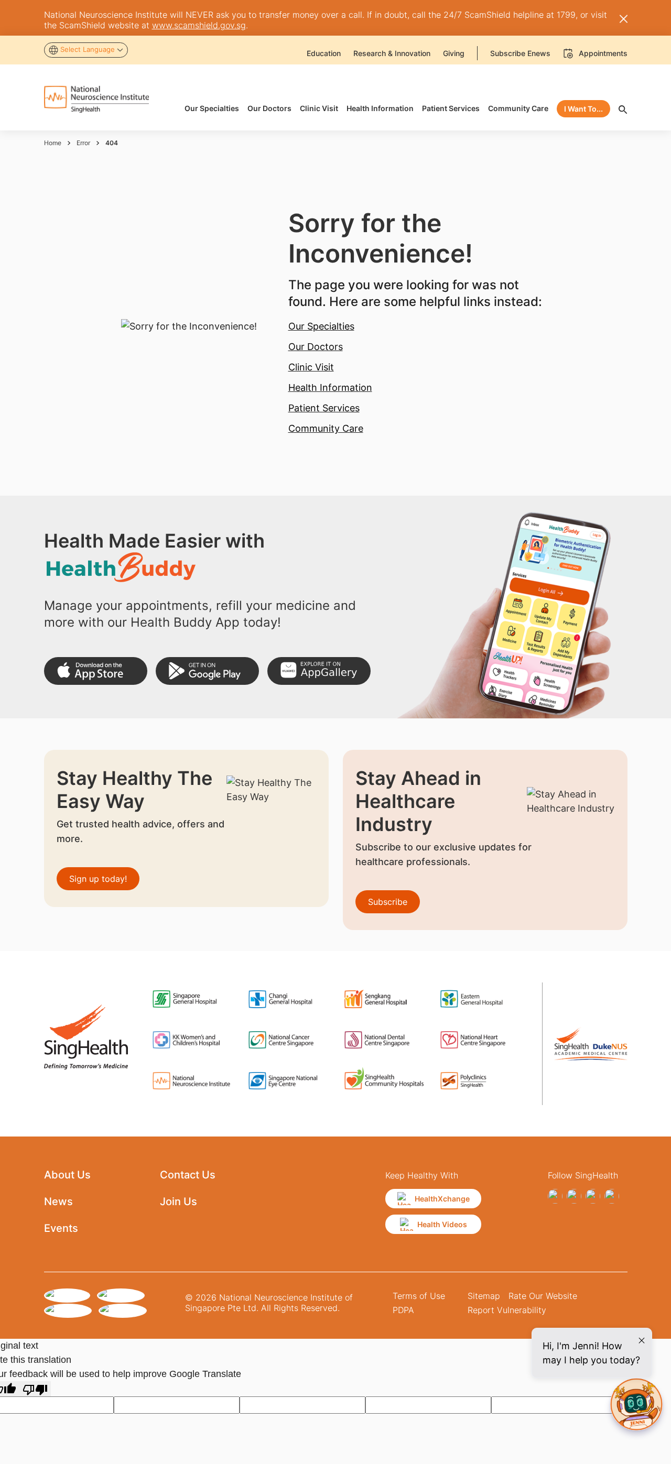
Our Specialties (321, 326)
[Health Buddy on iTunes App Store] (95, 671)
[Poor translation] (35, 1388)
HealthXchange (442, 1198)
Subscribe (387, 902)
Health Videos (442, 1224)
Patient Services (324, 407)
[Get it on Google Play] (207, 671)
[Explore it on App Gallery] (319, 671)
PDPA (403, 1310)
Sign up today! (98, 878)
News (58, 1201)
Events (61, 1228)
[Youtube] (611, 1196)
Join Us (178, 1201)
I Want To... (583, 108)
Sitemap (484, 1296)
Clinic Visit (311, 367)
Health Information (330, 387)
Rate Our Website (542, 1296)
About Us (67, 1174)
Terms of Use (419, 1296)
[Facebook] (555, 1196)
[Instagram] (574, 1196)
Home (52, 143)
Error (83, 143)
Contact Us (187, 1174)
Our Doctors (315, 346)
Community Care (325, 428)
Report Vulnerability (507, 1310)
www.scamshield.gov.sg (199, 25)
